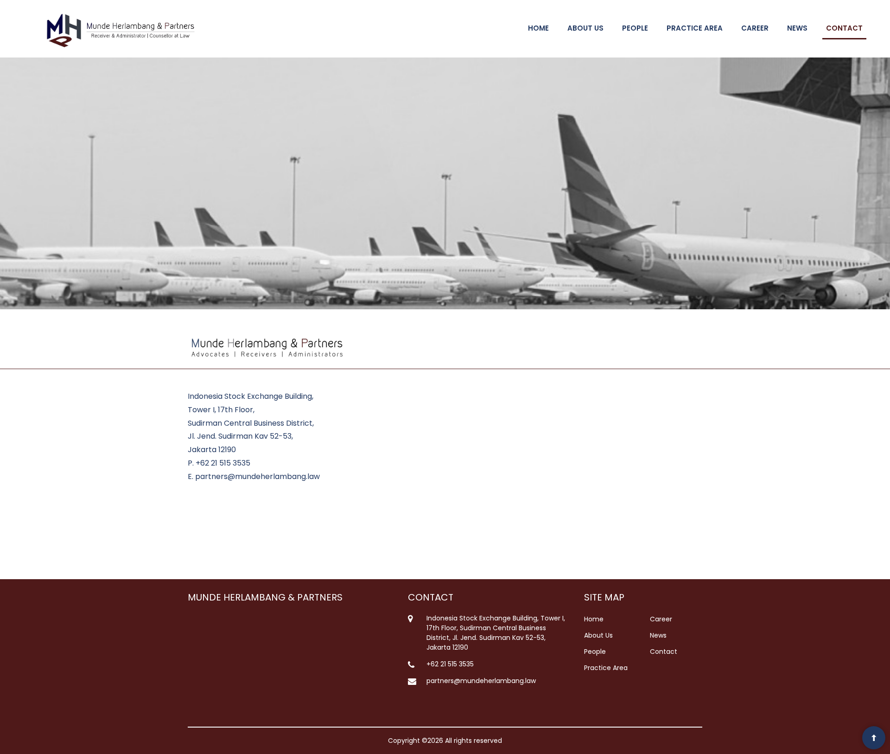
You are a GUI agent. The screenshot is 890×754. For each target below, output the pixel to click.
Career (661, 619)
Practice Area (606, 667)
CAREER (755, 28)
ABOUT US (585, 28)
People (595, 651)
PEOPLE (635, 28)
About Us (598, 635)
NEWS (797, 28)
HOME (538, 28)
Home (594, 619)
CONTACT (844, 28)
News (658, 635)
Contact (663, 651)
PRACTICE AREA (695, 28)
